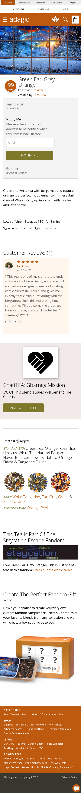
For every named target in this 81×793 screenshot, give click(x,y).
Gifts (34, 714)
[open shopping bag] (75, 20)
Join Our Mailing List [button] (14, 758)
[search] (65, 19)
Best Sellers (22, 724)
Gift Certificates (48, 714)
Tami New (39, 95)
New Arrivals (55, 724)
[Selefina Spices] (57, 2)
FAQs (41, 748)
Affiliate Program (13, 763)
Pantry (62, 714)
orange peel (37, 507)
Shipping (8, 724)
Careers (31, 758)
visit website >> (23, 408)
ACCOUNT (18, 9)
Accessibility (28, 767)
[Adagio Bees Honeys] (73, 2)
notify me (29, 155)
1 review (37, 90)
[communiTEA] (55, 19)
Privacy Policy (69, 777)
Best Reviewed (38, 724)
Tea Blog (8, 748)
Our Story (9, 744)
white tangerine (26, 496)
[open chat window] (76, 788)
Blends (26, 714)
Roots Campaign (54, 744)
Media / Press (55, 758)
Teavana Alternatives (59, 729)
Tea (6, 714)
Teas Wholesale (57, 763)
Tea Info (21, 744)
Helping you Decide (35, 729)
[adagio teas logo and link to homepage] (19, 19)
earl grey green (55, 496)
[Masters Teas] (24, 2)
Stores (41, 758)
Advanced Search (13, 729)
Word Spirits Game (26, 748)
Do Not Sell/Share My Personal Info (55, 767)
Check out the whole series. (53, 570)
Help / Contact (11, 767)
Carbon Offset (35, 744)
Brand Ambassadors (35, 763)
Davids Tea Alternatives (16, 733)
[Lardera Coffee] (40, 2)
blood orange (14, 501)
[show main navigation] (5, 19)
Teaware (15, 714)
